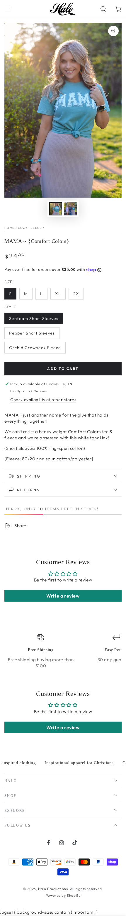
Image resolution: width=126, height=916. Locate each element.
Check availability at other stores (43, 399)
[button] (103, 9)
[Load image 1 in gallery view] (55, 208)
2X (76, 293)
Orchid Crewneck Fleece (35, 347)
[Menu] (7, 9)
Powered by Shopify (63, 895)
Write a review (62, 596)
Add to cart (63, 368)
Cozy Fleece (30, 228)
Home (9, 228)
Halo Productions (53, 889)
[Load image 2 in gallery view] (70, 208)
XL (58, 293)
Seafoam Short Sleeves (33, 318)
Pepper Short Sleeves (32, 333)
